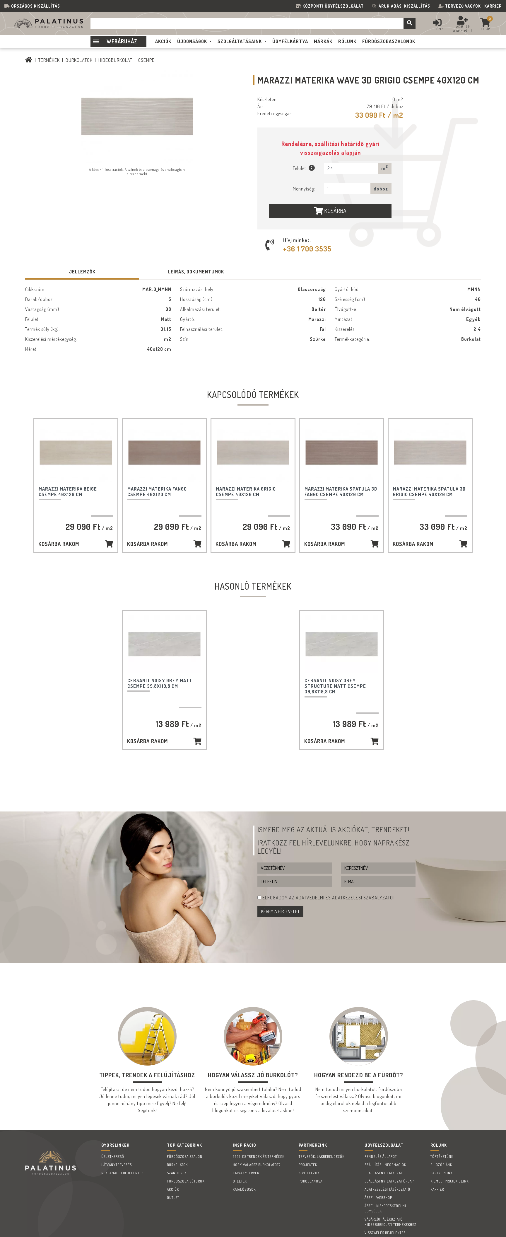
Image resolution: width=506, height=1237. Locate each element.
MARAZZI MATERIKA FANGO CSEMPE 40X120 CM (157, 491)
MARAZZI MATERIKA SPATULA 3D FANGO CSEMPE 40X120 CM (341, 491)
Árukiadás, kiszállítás (404, 6)
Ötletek (240, 1181)
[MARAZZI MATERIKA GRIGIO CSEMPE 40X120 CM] (253, 452)
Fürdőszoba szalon (184, 1156)
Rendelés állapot (381, 1156)
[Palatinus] (29, 60)
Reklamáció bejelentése (123, 1173)
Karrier (493, 6)
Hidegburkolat (115, 60)
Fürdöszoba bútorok (185, 1181)
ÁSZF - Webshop (378, 1197)
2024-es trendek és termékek (258, 1156)
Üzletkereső (112, 1156)
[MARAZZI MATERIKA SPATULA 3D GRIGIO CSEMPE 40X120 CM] (430, 452)
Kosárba (334, 211)
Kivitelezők (309, 1173)
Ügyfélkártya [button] (290, 41)
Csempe (146, 60)
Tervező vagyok (463, 6)
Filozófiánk (441, 1165)
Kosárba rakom (58, 544)
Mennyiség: (304, 189)
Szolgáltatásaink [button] (240, 41)
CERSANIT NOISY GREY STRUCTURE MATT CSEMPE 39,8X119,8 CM (335, 686)
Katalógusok (244, 1189)
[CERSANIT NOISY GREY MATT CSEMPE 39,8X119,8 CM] (164, 644)
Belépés (437, 29)
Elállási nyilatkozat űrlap (389, 1181)
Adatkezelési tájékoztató (387, 1189)
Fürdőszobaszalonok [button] (388, 41)
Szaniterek (177, 1173)
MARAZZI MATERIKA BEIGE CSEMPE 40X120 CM (68, 491)
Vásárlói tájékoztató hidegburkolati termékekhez (390, 1222)
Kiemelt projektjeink (449, 1181)
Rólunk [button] (347, 41)
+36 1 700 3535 (307, 248)
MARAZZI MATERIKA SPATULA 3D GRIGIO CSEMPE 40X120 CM (429, 491)
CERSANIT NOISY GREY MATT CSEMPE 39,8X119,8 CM (159, 683)
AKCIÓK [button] (163, 41)
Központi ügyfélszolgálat (334, 6)
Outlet (173, 1197)
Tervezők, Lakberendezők (321, 1156)
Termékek (49, 60)
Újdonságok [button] (192, 41)
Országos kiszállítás (35, 6)
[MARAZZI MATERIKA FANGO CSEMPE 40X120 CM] (164, 452)
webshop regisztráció (462, 29)
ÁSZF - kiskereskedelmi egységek (385, 1208)
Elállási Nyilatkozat (383, 1173)
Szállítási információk (385, 1165)
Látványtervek (246, 1173)
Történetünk (441, 1156)
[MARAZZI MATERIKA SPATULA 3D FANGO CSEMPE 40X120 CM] (341, 452)
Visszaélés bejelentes (385, 1233)
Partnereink (441, 1173)
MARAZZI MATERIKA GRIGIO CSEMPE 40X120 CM (246, 491)
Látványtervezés (116, 1165)
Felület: (301, 168)
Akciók (173, 1189)
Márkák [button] (323, 41)
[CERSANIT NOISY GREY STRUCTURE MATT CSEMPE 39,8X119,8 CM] (341, 644)
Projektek (308, 1165)
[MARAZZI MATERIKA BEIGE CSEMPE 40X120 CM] (75, 452)
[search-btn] (410, 23)
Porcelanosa (310, 1181)
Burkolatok (79, 60)
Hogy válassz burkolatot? (257, 1165)
